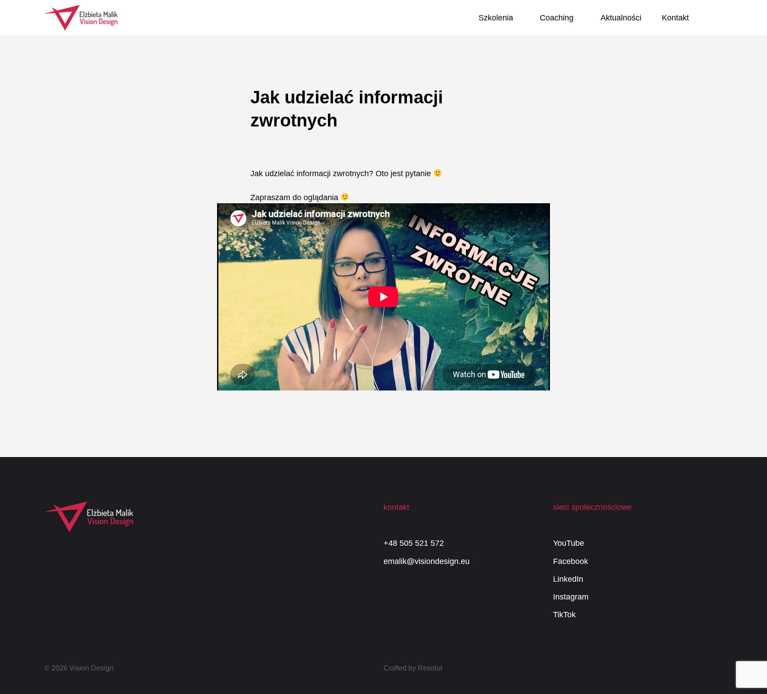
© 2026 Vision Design (79, 668)
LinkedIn (568, 579)
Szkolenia (495, 17)
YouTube (568, 543)
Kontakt (675, 17)
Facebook (570, 561)
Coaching (556, 17)
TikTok (564, 614)
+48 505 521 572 (414, 543)
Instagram (571, 596)
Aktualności (621, 17)
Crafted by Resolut (413, 668)
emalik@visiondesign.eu (427, 561)
